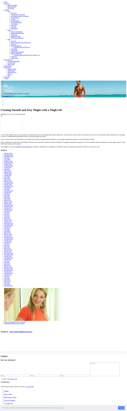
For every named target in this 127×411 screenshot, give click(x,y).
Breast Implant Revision (17, 33)
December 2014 (8, 253)
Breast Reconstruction (14, 61)
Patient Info (7, 67)
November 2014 (8, 254)
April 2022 (7, 177)
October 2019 (8, 184)
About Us (7, 3)
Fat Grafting (14, 24)
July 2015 (7, 243)
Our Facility (11, 8)
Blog (9, 75)
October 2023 (8, 164)
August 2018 (7, 192)
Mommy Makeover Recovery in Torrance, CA (27, 55)
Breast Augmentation (17, 31)
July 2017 (7, 212)
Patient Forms (11, 70)
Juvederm (13, 25)
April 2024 (7, 159)
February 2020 (8, 181)
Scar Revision (11, 63)
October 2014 (8, 256)
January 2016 (7, 236)
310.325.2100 (8, 90)
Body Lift (13, 44)
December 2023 (8, 163)
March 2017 (7, 219)
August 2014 (7, 259)
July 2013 (7, 276)
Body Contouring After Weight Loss (21, 42)
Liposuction (14, 50)
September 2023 (8, 166)
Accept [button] (121, 408)
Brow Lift (14, 13)
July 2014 (7, 261)
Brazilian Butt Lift (16, 45)
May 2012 (7, 282)
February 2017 (8, 220)
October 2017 (8, 208)
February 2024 (8, 161)
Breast (9, 30)
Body (9, 39)
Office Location (12, 69)
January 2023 (7, 172)
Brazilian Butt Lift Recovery (22, 47)
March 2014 (7, 265)
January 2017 (7, 222)
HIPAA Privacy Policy (10, 397)
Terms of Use (13, 379)
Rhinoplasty (14, 28)
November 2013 (8, 270)
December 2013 (8, 268)
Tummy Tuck (14, 58)
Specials (10, 73)
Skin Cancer (11, 64)
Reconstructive (8, 59)
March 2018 (7, 200)
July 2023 (7, 169)
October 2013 (8, 272)
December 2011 (8, 286)
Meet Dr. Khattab (12, 5)
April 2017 (7, 217)
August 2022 (7, 175)
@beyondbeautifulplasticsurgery (20, 332)
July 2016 (7, 228)
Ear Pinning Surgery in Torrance (20, 16)
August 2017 (7, 211)
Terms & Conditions (9, 400)
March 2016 (7, 233)
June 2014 (7, 262)
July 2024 (7, 158)
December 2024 (8, 155)
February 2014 (8, 267)
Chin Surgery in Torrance (18, 14)
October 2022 (8, 173)
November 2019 (8, 183)
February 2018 (8, 201)
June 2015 (7, 245)
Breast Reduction (15, 36)
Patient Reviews (12, 72)
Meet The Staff (12, 7)
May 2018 (7, 197)
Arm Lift (13, 41)
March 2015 (7, 248)
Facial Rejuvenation (16, 22)
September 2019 (8, 186)
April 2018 (7, 198)
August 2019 (7, 187)
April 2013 (7, 279)
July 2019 (7, 189)
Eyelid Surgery (15, 17)
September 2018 (8, 191)
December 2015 (8, 237)
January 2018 (7, 203)
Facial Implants (15, 21)
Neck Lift (13, 27)
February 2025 (8, 153)
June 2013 (7, 278)
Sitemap (6, 391)
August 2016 (7, 226)
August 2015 (7, 242)
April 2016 (7, 231)
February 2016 (8, 234)
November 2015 (8, 239)
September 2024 (8, 156)
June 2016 (7, 229)
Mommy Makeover (16, 53)
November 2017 (8, 206)
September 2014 (8, 257)
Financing (7, 77)
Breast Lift (14, 35)
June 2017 (7, 214)
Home (6, 2)
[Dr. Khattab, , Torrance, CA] (6, 96)
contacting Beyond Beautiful (23, 146)
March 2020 (7, 180)
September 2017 (8, 209)
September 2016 (8, 225)
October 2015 (8, 240)
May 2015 (7, 247)
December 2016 (8, 223)
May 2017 (7, 215)
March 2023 (7, 170)
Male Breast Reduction (17, 38)
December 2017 (8, 205)
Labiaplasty (14, 49)
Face (9, 11)
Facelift (13, 19)
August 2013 (7, 275)
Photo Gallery (8, 66)
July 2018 (7, 194)
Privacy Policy (8, 394)
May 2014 (7, 264)
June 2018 (7, 195)
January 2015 (7, 251)
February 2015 (8, 250)
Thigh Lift (14, 56)
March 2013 (7, 281)
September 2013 (8, 273)
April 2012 (7, 284)
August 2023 (7, 167)
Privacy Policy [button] (59, 408)
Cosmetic (6, 10)
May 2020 (7, 178)
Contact (6, 78)
